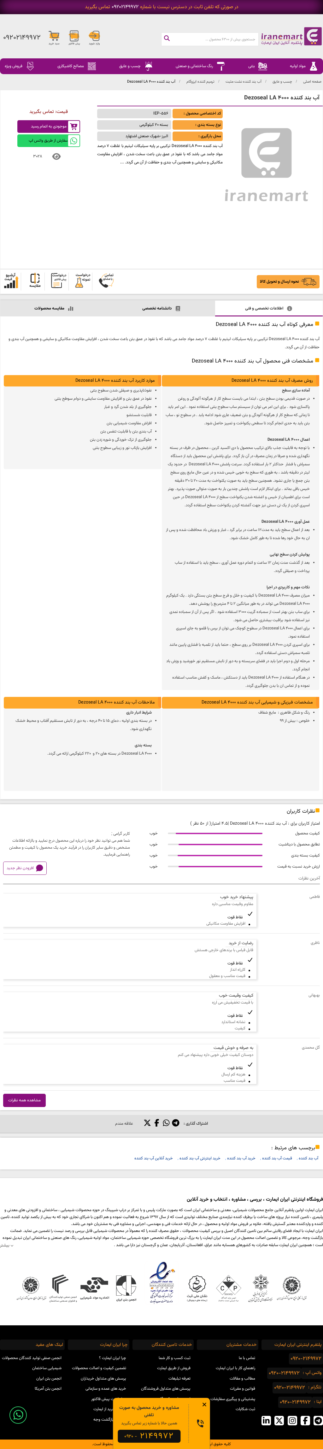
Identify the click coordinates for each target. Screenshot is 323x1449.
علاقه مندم (124, 1124)
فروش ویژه (13, 66)
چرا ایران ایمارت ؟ (112, 1358)
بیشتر (4, 1245)
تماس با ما (247, 1358)
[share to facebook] (157, 1124)
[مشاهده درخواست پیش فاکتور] (59, 282)
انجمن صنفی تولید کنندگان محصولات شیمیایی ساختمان (32, 1363)
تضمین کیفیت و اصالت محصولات (99, 1368)
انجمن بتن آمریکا (48, 1389)
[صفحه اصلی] (290, 36)
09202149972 (125, 7)
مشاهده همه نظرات (24, 1100)
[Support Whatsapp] (18, 1415)
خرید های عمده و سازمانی (105, 1389)
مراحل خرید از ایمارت (109, 1409)
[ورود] (94, 38)
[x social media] (279, 1420)
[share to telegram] (175, 1124)
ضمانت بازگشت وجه (109, 1420)
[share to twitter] (147, 1124)
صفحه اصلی (312, 82)
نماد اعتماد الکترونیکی (161, 1282)
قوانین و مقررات (242, 1389)
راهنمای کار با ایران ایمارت (235, 1368)
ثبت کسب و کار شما (175, 1358)
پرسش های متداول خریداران (103, 1378)
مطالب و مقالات (242, 1378)
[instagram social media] (292, 1420)
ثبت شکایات (245, 1409)
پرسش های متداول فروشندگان (166, 1389)
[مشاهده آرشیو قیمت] (11, 282)
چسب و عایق (282, 82)
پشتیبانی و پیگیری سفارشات (232, 1399)
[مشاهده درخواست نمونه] (83, 282)
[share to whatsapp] (166, 1124)
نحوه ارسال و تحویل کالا (279, 282)
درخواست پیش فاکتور (108, 1399)
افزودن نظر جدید (20, 868)
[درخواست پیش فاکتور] (74, 38)
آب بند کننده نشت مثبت (243, 82)
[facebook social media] (305, 1420)
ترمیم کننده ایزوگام (200, 82)
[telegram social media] (318, 1420)
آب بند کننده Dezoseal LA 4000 (151, 82)
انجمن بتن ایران (49, 1378)
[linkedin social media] (266, 1420)
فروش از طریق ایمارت (174, 1368)
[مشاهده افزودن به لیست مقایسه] (35, 282)
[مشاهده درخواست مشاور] (106, 282)
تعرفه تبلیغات (179, 1378)
